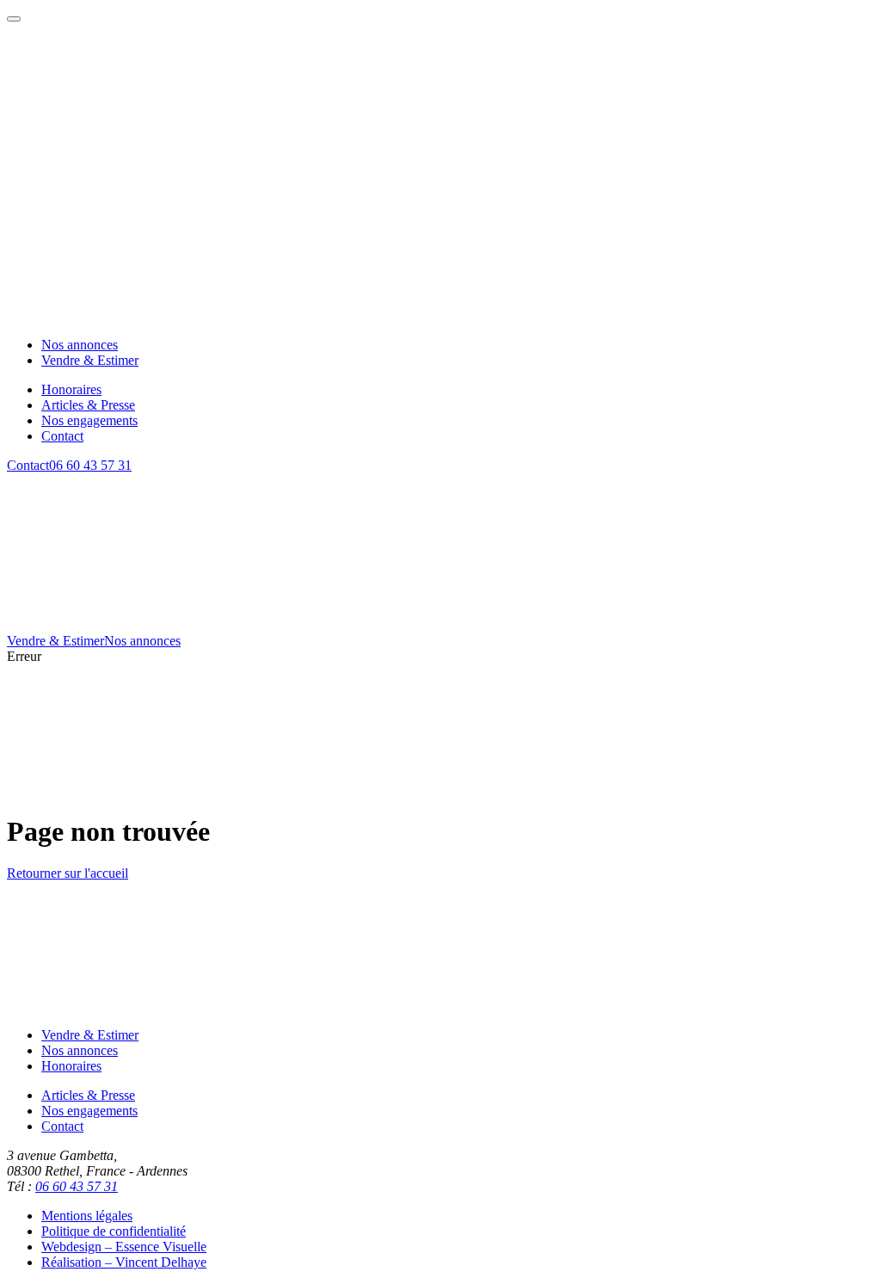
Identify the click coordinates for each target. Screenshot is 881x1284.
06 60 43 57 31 (90, 465)
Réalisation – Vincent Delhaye (123, 1262)
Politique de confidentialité (113, 1231)
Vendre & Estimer (55, 640)
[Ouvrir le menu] (14, 19)
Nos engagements (89, 1110)
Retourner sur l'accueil (67, 873)
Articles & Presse (88, 1095)
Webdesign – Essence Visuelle (123, 1246)
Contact (28, 465)
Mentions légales (86, 1215)
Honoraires (71, 1066)
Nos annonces (142, 640)
